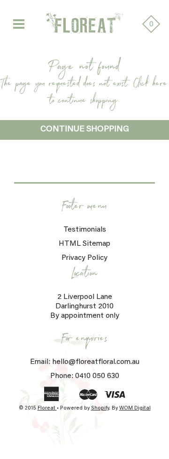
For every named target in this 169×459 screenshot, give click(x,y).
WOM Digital (135, 408)
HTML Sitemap (84, 244)
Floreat (47, 408)
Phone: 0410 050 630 (84, 376)
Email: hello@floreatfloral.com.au (84, 362)
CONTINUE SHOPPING (84, 129)
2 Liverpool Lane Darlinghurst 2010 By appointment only (84, 306)
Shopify (100, 408)
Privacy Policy (84, 258)
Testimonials (84, 230)
